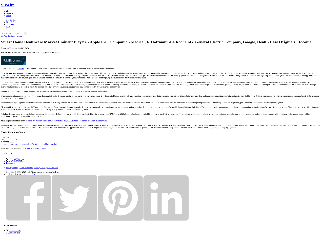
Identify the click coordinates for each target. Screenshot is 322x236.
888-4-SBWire (14, 159)
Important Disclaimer (32, 174)
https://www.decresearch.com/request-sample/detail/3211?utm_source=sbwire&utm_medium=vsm (70, 91)
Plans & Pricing (12, 22)
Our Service (11, 20)
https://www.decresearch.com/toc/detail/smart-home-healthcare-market (29, 144)
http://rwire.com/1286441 (37, 148)
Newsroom (10, 24)
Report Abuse (52, 168)
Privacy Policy (40, 168)
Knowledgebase (15, 230)
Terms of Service (26, 168)
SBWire (7, 5)
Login (8, 16)
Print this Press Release (12, 36)
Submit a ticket (14, 233)
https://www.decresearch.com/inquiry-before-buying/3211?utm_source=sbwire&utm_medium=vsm (67, 121)
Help (8, 27)
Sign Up (9, 13)
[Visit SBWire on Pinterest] (120, 220)
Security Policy (12, 168)
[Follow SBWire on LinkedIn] (166, 220)
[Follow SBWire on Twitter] (74, 220)
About (8, 29)
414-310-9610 (14, 161)
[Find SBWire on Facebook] (28, 220)
